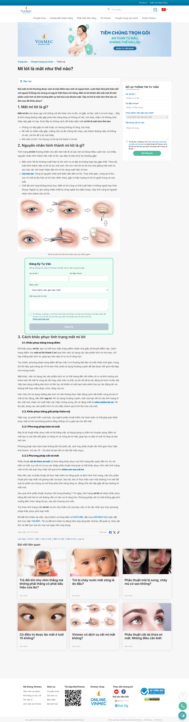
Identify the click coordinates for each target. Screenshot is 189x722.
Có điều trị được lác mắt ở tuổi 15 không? (42, 636)
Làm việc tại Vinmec (32, 704)
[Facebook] (110, 532)
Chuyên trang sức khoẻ (126, 18)
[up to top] (183, 696)
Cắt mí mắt (46, 539)
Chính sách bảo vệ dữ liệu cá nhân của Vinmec (125, 720)
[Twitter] (114, 532)
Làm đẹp (22, 539)
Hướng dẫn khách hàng (61, 18)
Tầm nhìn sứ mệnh (31, 691)
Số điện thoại (76, 273)
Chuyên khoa (39, 18)
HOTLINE (78, 517)
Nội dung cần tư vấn (38, 296)
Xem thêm (24, 596)
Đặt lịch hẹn (52, 704)
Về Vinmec (105, 18)
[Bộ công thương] (152, 691)
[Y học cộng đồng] (121, 700)
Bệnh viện (34, 285)
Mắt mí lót (71, 539)
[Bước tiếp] (121, 706)
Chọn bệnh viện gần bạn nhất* (140, 113)
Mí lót (30, 539)
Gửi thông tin (147, 153)
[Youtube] (116, 691)
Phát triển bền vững (86, 18)
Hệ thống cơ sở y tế (32, 695)
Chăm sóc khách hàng (158, 3)
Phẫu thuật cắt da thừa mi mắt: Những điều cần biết (143, 636)
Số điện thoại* (132, 103)
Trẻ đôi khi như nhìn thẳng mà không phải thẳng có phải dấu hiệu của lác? (41, 583)
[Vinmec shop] (98, 698)
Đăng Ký (68, 326)
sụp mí (81, 539)
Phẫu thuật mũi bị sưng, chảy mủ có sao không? (146, 582)
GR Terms (158, 720)
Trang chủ (22, 62)
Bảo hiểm (51, 700)
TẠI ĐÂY (35, 521)
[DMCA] (152, 699)
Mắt (37, 539)
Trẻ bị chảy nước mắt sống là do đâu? (93, 582)
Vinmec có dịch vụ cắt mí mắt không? (93, 636)
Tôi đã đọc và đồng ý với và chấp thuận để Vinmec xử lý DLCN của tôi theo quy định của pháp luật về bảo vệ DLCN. (148, 145)
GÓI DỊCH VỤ (100, 517)
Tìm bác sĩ (143, 3)
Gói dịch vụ (52, 695)
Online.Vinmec (149, 18)
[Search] (109, 9)
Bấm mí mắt (59, 539)
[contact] (183, 706)
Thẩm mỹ (61, 62)
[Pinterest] (118, 532)
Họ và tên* (130, 94)
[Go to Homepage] (26, 9)
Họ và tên (34, 273)
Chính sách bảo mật (41, 319)
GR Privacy (148, 720)
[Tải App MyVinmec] (73, 698)
